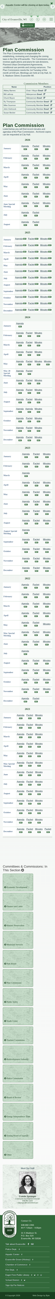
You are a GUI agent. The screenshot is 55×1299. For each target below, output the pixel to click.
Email (40, 90)
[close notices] (52, 3)
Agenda (19, 239)
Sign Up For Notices (14, 1285)
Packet (31, 239)
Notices (28, 25)
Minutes (44, 239)
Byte (48, 1295)
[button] (2, 6)
